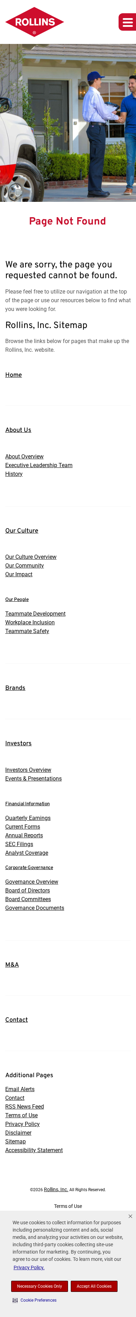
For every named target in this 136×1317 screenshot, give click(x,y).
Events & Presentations (33, 778)
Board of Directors (27, 890)
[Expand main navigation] (127, 22)
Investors (18, 744)
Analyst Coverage (26, 853)
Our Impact (18, 574)
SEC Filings (19, 844)
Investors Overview (28, 770)
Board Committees (28, 899)
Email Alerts (20, 1089)
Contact (16, 1020)
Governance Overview (31, 881)
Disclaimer (18, 1132)
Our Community (24, 565)
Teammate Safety (27, 631)
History (14, 474)
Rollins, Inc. (56, 1189)
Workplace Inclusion (30, 622)
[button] (34, 1300)
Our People (17, 600)
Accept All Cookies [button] (94, 1286)
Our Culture (21, 531)
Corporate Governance (29, 868)
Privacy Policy (22, 1124)
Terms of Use (21, 1115)
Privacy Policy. (29, 1267)
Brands (15, 688)
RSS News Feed (24, 1106)
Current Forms (22, 826)
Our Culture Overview (30, 557)
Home (13, 375)
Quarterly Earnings (28, 818)
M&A (12, 965)
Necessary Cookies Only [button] (39, 1286)
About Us (18, 430)
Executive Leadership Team (39, 465)
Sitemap (15, 1141)
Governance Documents (34, 908)
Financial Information (27, 804)
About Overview (24, 456)
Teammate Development (35, 613)
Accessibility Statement (34, 1150)
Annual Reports (24, 835)
